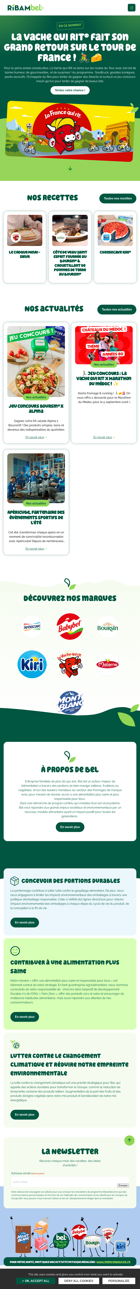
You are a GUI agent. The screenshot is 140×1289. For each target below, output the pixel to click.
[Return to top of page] (129, 1140)
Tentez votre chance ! (70, 90)
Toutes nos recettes (118, 198)
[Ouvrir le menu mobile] (131, 7)
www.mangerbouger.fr (113, 1262)
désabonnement (78, 1198)
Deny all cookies (78, 1280)
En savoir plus (70, 827)
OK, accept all (36, 1280)
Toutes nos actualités (117, 309)
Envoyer (123, 1185)
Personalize (118, 1280)
